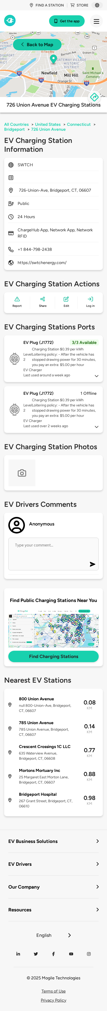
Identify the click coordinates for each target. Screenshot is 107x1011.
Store (82, 5)
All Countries (16, 124)
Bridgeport (14, 129)
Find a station (50, 5)
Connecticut (79, 124)
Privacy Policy (53, 1000)
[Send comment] (92, 564)
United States (48, 124)
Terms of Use (54, 991)
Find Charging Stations (53, 656)
